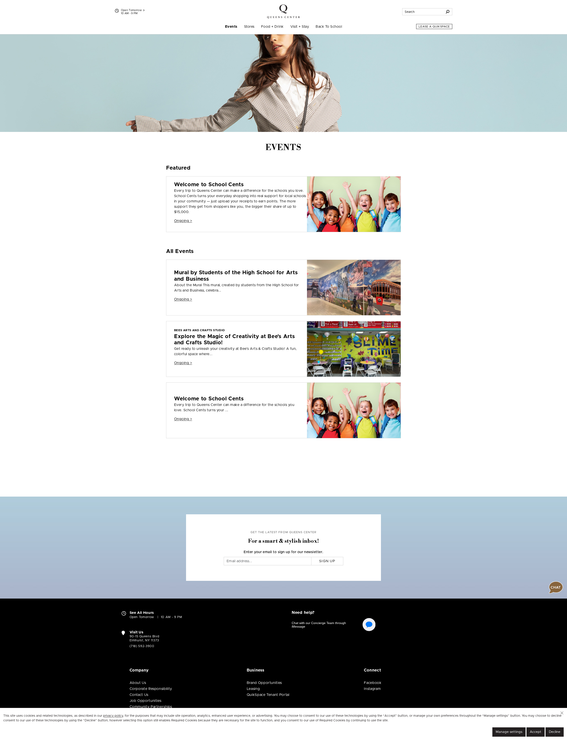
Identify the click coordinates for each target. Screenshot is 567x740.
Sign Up (327, 561)
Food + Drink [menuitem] (272, 26)
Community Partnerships (151, 707)
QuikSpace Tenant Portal (268, 695)
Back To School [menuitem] (329, 26)
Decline (554, 732)
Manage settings (509, 732)
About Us (138, 683)
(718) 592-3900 (142, 646)
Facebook (372, 683)
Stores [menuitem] (249, 26)
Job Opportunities (145, 701)
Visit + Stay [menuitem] (299, 26)
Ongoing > (183, 221)
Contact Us (139, 695)
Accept (535, 732)
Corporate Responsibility (151, 689)
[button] (561, 713)
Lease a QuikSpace (434, 26)
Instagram (372, 689)
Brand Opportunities (264, 683)
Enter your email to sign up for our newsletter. (283, 552)
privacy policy (113, 715)
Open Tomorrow (131, 10)
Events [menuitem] (231, 26)
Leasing (253, 689)
